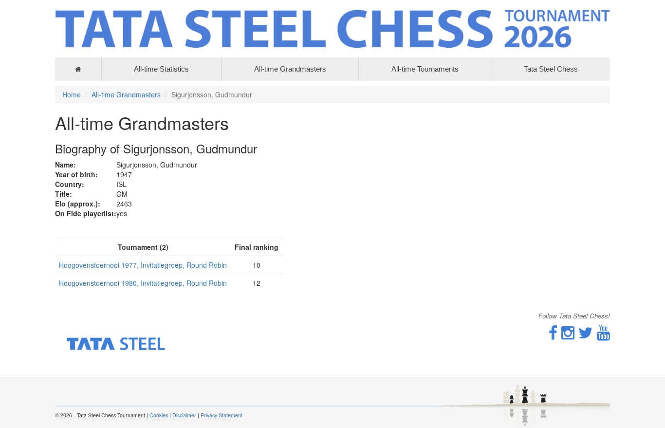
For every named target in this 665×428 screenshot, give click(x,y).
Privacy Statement (221, 415)
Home (71, 94)
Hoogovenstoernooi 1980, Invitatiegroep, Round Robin (143, 283)
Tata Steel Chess (551, 69)
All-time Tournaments (425, 69)
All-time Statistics (161, 69)
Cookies (158, 415)
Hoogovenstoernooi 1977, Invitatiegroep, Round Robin (143, 265)
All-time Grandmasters (290, 69)
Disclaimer (184, 415)
